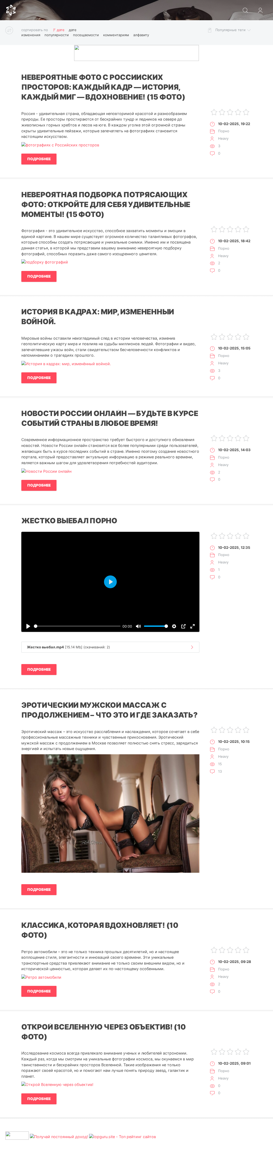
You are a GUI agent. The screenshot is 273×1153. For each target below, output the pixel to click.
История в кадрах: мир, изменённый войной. (97, 316)
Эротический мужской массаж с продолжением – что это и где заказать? (109, 710)
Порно (223, 131)
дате (61, 30)
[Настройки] (174, 626)
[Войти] (260, 10)
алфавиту (141, 35)
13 (220, 771)
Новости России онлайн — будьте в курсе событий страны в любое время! (109, 418)
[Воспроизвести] (28, 626)
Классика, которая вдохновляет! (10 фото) (99, 930)
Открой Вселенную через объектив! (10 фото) (103, 1032)
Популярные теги (230, 30)
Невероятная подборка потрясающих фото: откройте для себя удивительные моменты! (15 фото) (105, 204)
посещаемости (86, 35)
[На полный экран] (192, 626)
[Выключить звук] (138, 626)
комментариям (116, 35)
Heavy (223, 138)
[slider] (77, 626)
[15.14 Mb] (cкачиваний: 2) (68, 647)
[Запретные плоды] (11, 10)
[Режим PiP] (183, 626)
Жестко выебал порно (69, 520)
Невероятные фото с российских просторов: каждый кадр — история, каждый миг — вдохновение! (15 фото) (103, 87)
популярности (57, 35)
